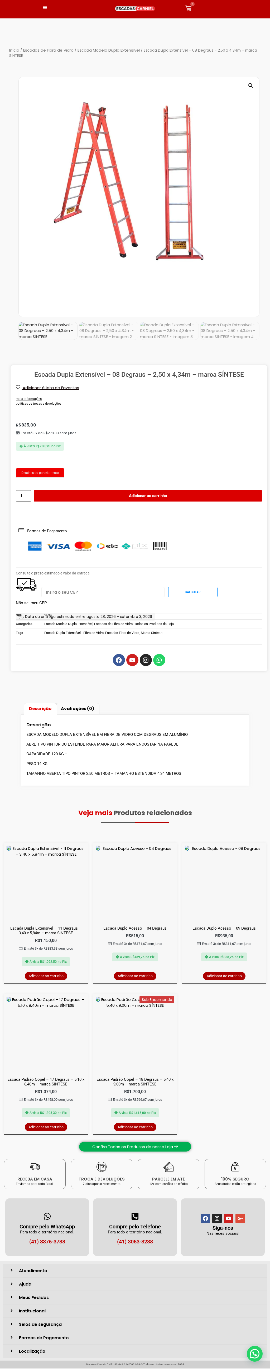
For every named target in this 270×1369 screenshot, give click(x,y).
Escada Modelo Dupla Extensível (109, 50)
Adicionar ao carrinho (148, 495)
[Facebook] (205, 1218)
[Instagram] (217, 1218)
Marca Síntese (151, 633)
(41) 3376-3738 (47, 1241)
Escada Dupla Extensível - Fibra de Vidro (74, 633)
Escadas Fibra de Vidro (122, 633)
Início (14, 50)
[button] (250, 85)
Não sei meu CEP (31, 603)
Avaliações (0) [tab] (77, 709)
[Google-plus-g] (240, 1218)
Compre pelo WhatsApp (47, 1226)
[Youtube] (228, 1218)
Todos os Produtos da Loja (154, 624)
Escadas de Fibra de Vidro (48, 50)
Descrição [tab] (40, 709)
